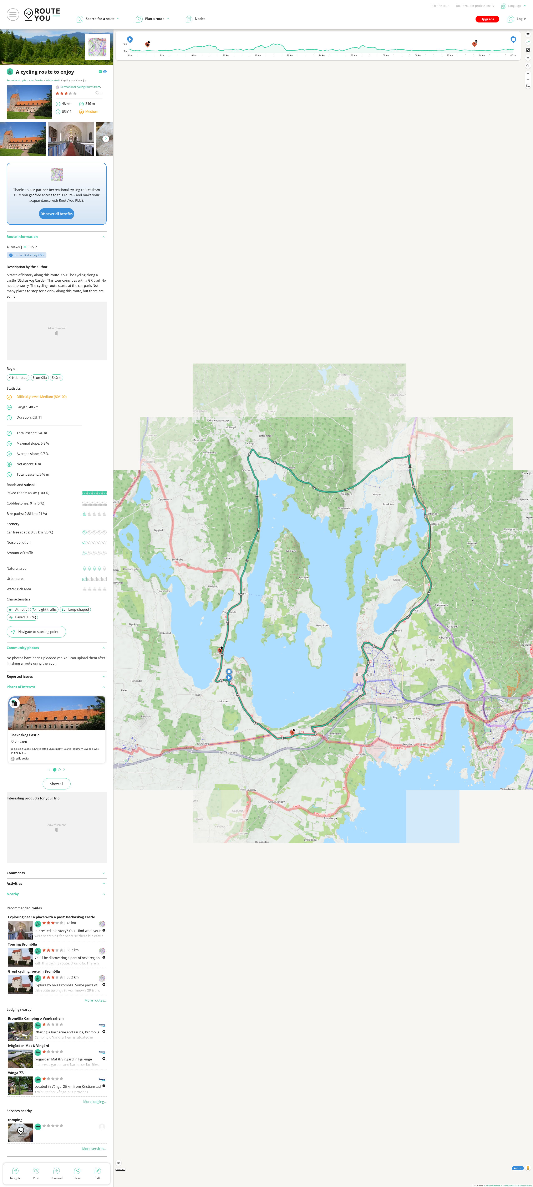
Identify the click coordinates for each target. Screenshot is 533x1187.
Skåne (56, 377)
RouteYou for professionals (475, 6)
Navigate (15, 1178)
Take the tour (439, 6)
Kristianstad (52, 80)
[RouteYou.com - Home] (42, 14)
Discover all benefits (57, 213)
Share (77, 1178)
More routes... (96, 1000)
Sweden (39, 80)
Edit (98, 1178)
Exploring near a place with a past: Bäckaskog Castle (51, 917)
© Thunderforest (492, 1185)
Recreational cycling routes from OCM (83, 87)
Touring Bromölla (22, 944)
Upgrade (487, 19)
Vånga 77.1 (17, 1072)
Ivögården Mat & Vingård (28, 1045)
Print (36, 1178)
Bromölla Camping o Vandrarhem (36, 1018)
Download (56, 1178)
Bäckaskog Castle (24, 735)
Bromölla (39, 377)
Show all (56, 784)
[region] (323, 608)
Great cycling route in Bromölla (34, 971)
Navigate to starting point (38, 631)
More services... (94, 1148)
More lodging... (95, 1101)
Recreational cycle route (20, 80)
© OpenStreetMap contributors (516, 1185)
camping (15, 1119)
